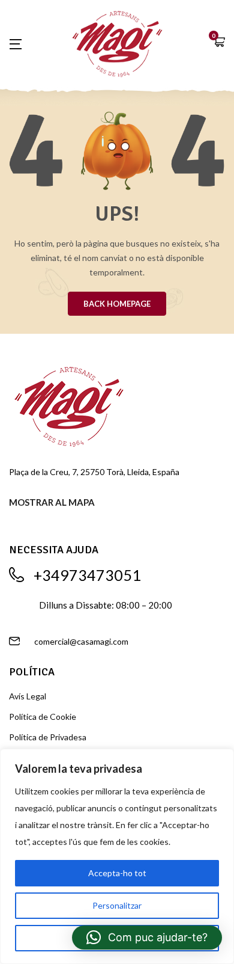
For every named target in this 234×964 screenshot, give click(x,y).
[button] (219, 43)
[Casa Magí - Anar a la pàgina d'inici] (117, 42)
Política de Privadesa (47, 737)
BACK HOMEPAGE (117, 304)
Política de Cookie (42, 716)
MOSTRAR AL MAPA (52, 502)
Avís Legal (27, 696)
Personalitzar (117, 905)
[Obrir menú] (21, 44)
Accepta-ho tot (117, 873)
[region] (117, 856)
